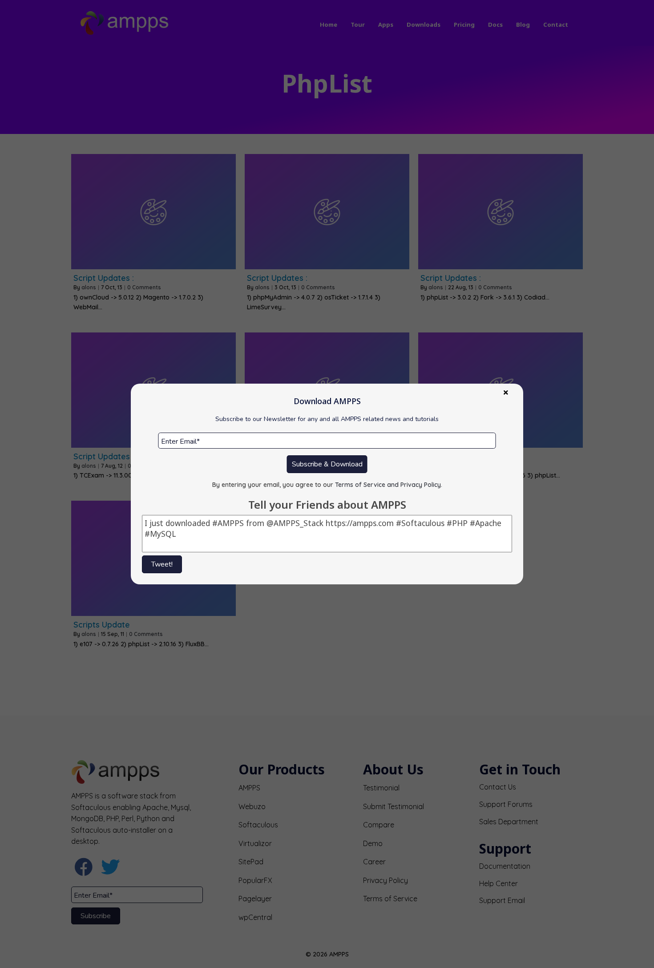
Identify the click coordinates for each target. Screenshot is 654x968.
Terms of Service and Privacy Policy (388, 485)
